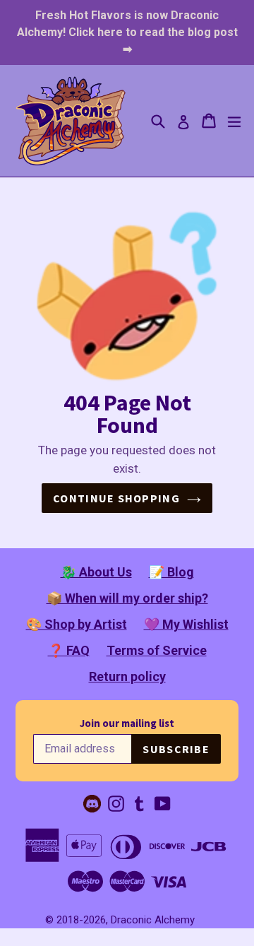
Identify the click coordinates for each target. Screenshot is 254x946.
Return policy (127, 676)
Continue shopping (116, 498)
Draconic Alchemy (153, 920)
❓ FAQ (69, 650)
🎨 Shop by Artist (76, 624)
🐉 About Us (96, 571)
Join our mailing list (127, 723)
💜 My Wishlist (186, 624)
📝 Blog (171, 571)
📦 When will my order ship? (127, 598)
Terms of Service (157, 650)
